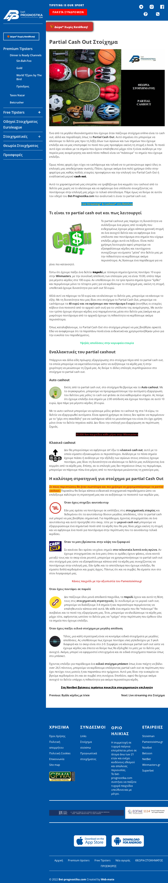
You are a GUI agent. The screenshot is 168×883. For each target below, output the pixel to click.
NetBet (14, 179)
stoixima (85, 747)
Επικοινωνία (56, 759)
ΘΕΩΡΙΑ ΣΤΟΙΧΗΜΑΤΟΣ (149, 860)
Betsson (15, 172)
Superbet (148, 770)
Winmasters (63, 276)
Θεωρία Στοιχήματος (20, 145)
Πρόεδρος (22, 86)
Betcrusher (17, 102)
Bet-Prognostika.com (81, 196)
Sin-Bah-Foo (24, 61)
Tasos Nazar (17, 95)
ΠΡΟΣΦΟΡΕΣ (108, 866)
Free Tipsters (102, 860)
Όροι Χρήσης (57, 736)
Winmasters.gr (19, 186)
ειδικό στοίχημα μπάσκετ (112, 664)
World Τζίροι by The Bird (29, 77)
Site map (54, 765)
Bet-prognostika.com (72, 879)
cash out (137, 450)
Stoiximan (148, 736)
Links (83, 736)
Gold (19, 68)
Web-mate (107, 879)
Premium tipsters (79, 860)
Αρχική (58, 860)
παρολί (129, 597)
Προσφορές (12, 154)
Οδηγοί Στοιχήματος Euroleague (20, 124)
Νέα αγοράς (123, 860)
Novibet (15, 164)
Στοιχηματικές (15, 136)
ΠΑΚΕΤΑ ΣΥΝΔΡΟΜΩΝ (68, 12)
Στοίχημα (86, 742)
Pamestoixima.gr (152, 742)
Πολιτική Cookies (60, 753)
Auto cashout (149, 387)
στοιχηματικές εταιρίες (140, 510)
